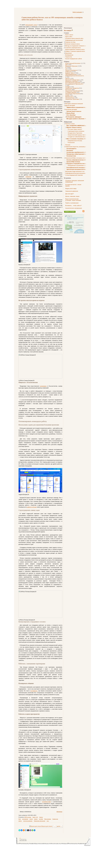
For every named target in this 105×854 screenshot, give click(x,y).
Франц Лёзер (71, 113)
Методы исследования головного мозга (76, 45)
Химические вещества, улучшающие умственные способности (83, 146)
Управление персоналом (72, 93)
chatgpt (67, 86)
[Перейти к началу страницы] (20, 838)
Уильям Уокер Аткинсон (74, 111)
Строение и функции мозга (73, 47)
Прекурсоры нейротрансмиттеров (77, 154)
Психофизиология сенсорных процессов (79, 167)
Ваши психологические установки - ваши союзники (73, 199)
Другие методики (70, 105)
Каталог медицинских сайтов (73, 58)
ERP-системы (28, 817)
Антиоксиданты (71, 148)
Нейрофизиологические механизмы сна (76, 173)
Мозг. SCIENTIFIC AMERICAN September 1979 (80, 125)
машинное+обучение (71, 81)
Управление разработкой (72, 91)
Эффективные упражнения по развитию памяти (81, 107)
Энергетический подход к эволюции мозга (80, 135)
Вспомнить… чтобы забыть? (73, 205)
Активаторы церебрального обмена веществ (81, 152)
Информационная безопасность (74, 75)
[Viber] (30, 830)
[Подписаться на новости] (83, 211)
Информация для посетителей (74, 40)
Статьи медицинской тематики (74, 175)
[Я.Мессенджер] (19, 830)
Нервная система (70, 42)
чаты (48, 821)
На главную (67, 30)
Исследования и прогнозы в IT (74, 84)
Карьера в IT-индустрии (72, 80)
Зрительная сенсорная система (76, 169)
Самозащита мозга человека (76, 131)
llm (66, 69)
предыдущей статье (31, 24)
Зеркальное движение (71, 191)
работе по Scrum (32, 507)
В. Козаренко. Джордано (74, 117)
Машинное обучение (71, 66)
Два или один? (69, 193)
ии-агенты (68, 89)
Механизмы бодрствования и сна (74, 171)
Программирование (71, 74)
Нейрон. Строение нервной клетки (75, 51)
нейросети (68, 71)
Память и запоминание (72, 203)
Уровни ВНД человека (73, 161)
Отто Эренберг (71, 115)
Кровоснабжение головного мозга (75, 49)
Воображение (69, 55)
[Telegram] (26, 830)
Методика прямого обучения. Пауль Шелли (80, 118)
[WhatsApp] (32, 830)
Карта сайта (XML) (23, 840)
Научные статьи (69, 123)
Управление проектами (72, 99)
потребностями (46, 801)
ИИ (66, 64)
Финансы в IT (69, 96)
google (67, 95)
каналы (36, 819)
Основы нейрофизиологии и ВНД (77, 160)
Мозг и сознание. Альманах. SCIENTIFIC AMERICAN (82, 138)
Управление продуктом (72, 88)
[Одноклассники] (24, 830)
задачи (31, 819)
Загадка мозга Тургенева (75, 133)
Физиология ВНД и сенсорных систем (76, 158)
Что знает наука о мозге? (75, 129)
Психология (71, 142)
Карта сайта (68, 36)
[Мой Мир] (34, 830)
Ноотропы (70, 150)
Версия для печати (47, 826)
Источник (59, 811)
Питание (67, 144)
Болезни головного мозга (72, 44)
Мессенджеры (47, 819)
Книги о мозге (69, 34)
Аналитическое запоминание (73, 208)
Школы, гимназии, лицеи (72, 196)
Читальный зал (69, 97)
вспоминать (34, 691)
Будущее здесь (69, 73)
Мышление (68, 53)
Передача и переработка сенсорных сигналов (81, 163)
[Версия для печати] (35, 826)
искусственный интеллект (72, 63)
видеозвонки (25, 819)
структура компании (27, 821)
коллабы (41, 819)
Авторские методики (71, 109)
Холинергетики (71, 156)
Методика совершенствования (74, 103)
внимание (28, 176)
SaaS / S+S (35, 817)
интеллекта (43, 386)
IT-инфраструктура (70, 92)
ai (65, 67)
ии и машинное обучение (73, 82)
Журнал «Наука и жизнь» (74, 127)
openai (67, 78)
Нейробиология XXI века (75, 140)
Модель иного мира (70, 188)
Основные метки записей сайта (74, 38)
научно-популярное (71, 70)
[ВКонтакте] (22, 830)
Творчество (68, 57)
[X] (28, 830)
